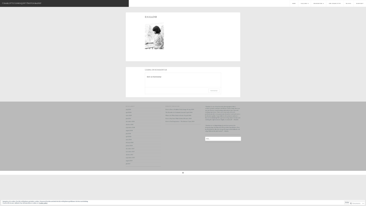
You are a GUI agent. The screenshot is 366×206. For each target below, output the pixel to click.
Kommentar (214, 90)
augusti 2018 (129, 130)
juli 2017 (128, 163)
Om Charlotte (335, 3)
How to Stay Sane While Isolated (174, 118)
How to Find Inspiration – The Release (176, 121)
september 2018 (130, 127)
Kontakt (359, 3)
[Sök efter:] (223, 139)
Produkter (318, 3)
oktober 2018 (129, 124)
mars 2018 (129, 139)
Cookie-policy (43, 203)
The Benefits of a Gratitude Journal (175, 112)
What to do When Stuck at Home (174, 115)
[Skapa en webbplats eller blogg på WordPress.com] (183, 173)
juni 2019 (128, 118)
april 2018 (128, 136)
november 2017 (130, 151)
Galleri (304, 3)
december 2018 (130, 121)
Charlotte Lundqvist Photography (21, 3)
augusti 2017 (129, 160)
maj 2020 (128, 109)
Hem (294, 3)
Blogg (348, 3)
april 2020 (129, 112)
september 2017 (130, 157)
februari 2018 (129, 142)
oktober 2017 (129, 154)
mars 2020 (129, 115)
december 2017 (130, 148)
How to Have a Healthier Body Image (176, 109)
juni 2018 (128, 133)
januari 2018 (129, 145)
